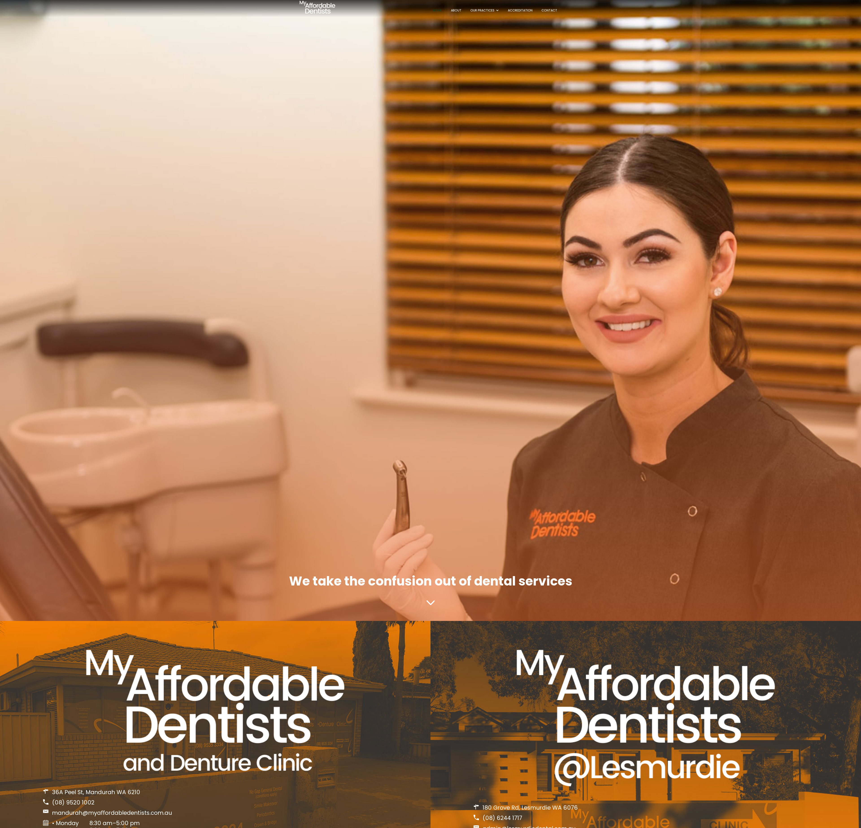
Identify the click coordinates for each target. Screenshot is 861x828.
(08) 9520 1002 (73, 802)
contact (549, 10)
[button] (484, 10)
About (456, 10)
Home (437, 10)
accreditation (520, 10)
